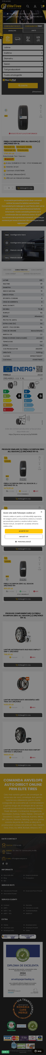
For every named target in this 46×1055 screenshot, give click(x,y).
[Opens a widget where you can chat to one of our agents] (38, 1051)
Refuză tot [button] (23, 537)
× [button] (41, 512)
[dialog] (23, 527)
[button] (23, 541)
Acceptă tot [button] (24, 531)
